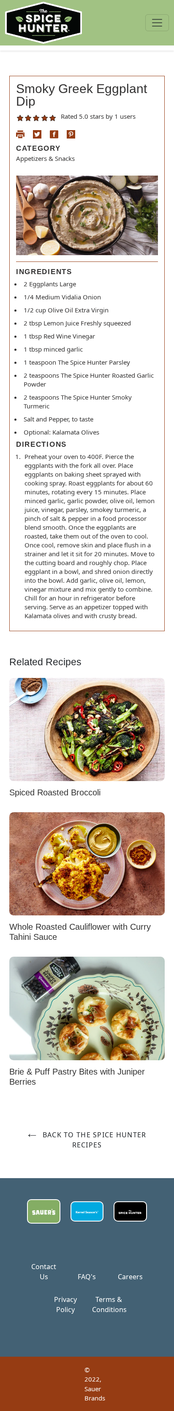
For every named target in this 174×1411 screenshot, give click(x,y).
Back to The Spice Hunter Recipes (94, 1140)
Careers (130, 1276)
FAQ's (87, 1276)
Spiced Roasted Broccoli (55, 792)
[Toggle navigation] (157, 22)
